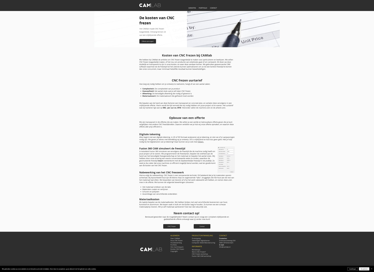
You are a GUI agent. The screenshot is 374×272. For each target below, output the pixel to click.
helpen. (201, 142)
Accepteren (364, 269)
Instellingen (352, 269)
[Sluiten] (371, 268)
